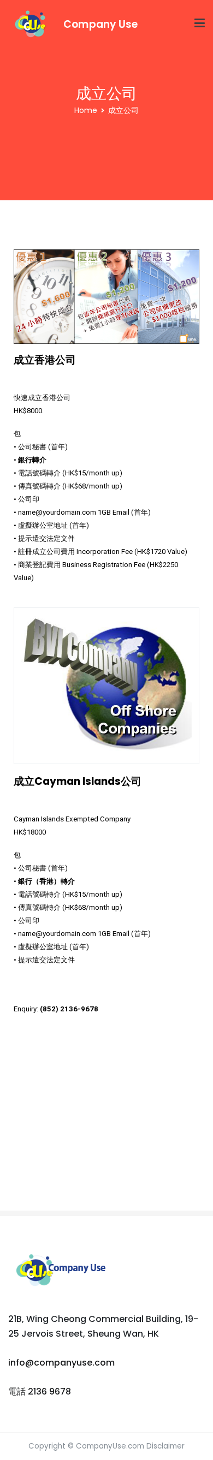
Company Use (100, 24)
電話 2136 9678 (39, 1391)
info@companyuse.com (61, 1362)
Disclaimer (165, 1446)
